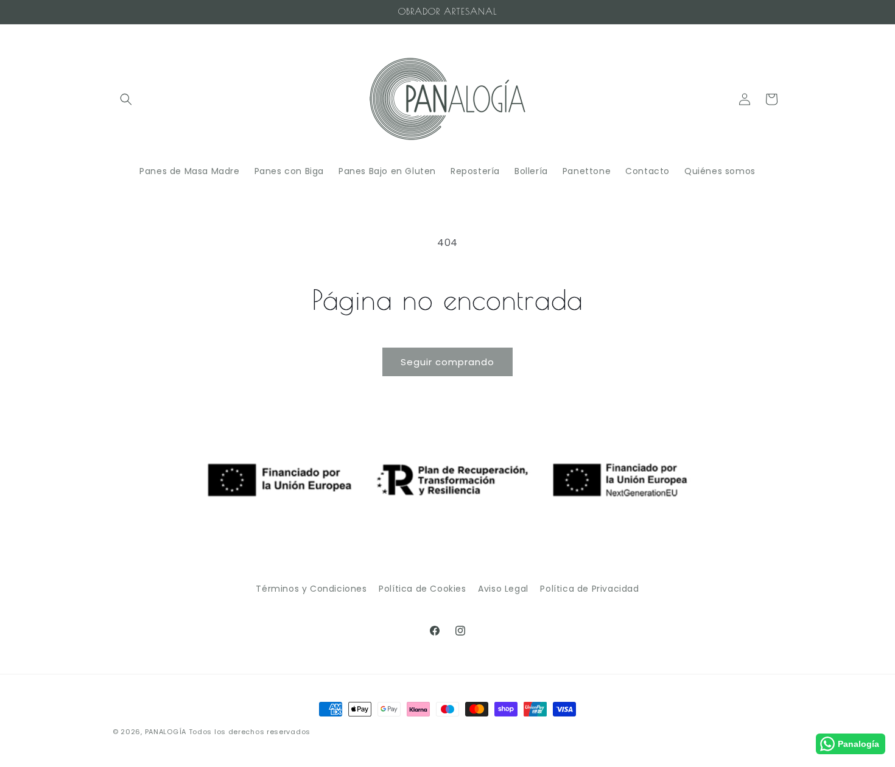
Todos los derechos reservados (250, 732)
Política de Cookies (422, 589)
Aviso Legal (503, 589)
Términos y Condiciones (311, 589)
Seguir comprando (447, 361)
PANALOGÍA (165, 732)
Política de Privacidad (589, 589)
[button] (126, 99)
